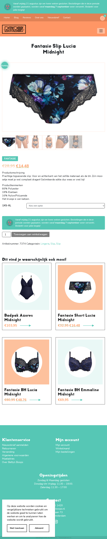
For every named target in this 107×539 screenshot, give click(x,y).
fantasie (10, 158)
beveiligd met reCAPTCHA (46, 537)
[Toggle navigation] (101, 31)
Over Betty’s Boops (12, 462)
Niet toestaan (17, 528)
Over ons (39, 17)
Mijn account (63, 445)
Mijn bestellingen (65, 451)
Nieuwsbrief (53, 17)
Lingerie (45, 243)
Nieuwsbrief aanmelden (15, 445)
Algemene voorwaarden (15, 455)
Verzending (8, 451)
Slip (53, 243)
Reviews (27, 17)
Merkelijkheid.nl (65, 537)
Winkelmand (63, 448)
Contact (66, 17)
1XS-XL (6, 205)
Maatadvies (8, 458)
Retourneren (9, 448)
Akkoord (39, 528)
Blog (16, 17)
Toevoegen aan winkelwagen (30, 234)
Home (7, 17)
